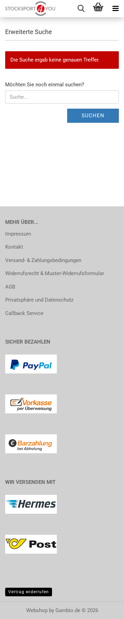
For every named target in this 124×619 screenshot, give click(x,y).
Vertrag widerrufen (28, 591)
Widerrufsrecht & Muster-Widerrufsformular (54, 273)
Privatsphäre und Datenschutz (39, 300)
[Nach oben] (105, 608)
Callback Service (24, 313)
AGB (10, 287)
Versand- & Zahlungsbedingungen (43, 260)
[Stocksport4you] (27, 8)
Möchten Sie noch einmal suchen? (44, 85)
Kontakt (14, 247)
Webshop (37, 610)
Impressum (18, 234)
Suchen (93, 115)
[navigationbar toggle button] (115, 8)
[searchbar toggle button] (81, 8)
